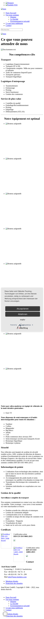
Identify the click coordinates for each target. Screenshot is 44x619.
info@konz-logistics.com (17, 577)
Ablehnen (22, 314)
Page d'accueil (11, 13)
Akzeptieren (23, 308)
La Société (14, 19)
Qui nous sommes (12, 15)
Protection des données (14, 583)
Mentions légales (12, 581)
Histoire (13, 17)
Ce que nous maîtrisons (14, 23)
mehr (22, 319)
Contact (8, 25)
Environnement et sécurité (20, 21)
